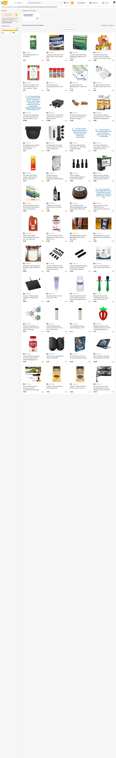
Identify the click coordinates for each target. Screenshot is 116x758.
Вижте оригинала (67, 29)
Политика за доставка (7, 22)
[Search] (72, 2)
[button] (82, 3)
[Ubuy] (4, 3)
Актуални (111, 25)
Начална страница (6, 7)
